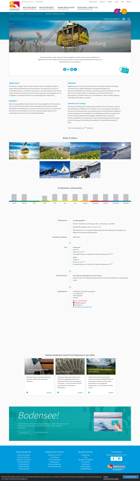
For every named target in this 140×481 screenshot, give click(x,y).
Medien (110, 2)
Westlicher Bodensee (24, 462)
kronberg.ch (78, 305)
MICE (122, 2)
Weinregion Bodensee (54, 464)
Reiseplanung (85, 455)
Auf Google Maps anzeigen (83, 307)
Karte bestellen (24, 432)
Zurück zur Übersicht (112, 19)
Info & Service (93, 2)
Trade (116, 2)
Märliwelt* (72, 83)
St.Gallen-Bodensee (23, 466)
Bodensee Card (79, 252)
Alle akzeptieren (130, 477)
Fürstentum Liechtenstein (23, 459)
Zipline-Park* (14, 83)
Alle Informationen (41, 432)
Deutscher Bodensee (24, 457)
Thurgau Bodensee (23, 469)
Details (49, 393)
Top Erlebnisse (54, 457)
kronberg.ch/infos (96, 227)
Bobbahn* (13, 101)
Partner (129, 2)
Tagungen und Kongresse (85, 459)
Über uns (102, 2)
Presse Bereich (85, 462)
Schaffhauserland (23, 464)
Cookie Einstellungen (111, 479)
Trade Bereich (85, 464)
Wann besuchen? (66, 8)
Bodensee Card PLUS (87, 8)
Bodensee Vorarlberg (23, 455)
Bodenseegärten (54, 462)
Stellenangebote (85, 466)
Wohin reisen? (47, 8)
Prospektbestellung (85, 469)
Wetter (41, 2)
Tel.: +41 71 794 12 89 (81, 301)
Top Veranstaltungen (54, 459)
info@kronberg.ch (80, 303)
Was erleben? (30, 8)
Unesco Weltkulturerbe (54, 466)
